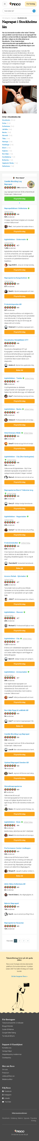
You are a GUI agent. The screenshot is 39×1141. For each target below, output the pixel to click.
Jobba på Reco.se (8, 1076)
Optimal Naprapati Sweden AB (16, 763)
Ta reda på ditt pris (8, 1036)
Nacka (4, 132)
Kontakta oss (6, 1048)
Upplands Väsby (8, 163)
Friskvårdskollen (11, 543)
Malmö (20, 1118)
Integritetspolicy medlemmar (12, 1054)
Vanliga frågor (7, 1051)
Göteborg (14, 1118)
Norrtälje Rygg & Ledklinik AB (16, 710)
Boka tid (19, 370)
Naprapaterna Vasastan (14, 923)
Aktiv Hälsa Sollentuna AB (14, 884)
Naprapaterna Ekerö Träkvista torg (18, 490)
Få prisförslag (19, 199)
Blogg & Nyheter (7, 1026)
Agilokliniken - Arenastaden (15, 672)
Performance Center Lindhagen (17, 848)
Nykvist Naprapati (11, 903)
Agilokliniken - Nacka (12, 409)
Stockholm (6, 120)
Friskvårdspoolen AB (12, 304)
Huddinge (5, 145)
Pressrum (5, 1073)
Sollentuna (6, 126)
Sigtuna (5, 151)
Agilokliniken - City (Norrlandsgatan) (19, 457)
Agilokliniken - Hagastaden (15, 517)
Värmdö (5, 135)
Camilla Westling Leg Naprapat (16, 734)
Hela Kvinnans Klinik (12, 433)
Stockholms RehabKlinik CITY (16, 340)
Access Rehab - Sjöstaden (15, 576)
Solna (4, 123)
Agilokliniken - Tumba (13, 378)
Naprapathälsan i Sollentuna (15, 208)
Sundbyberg (6, 157)
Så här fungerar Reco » (19, 976)
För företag (31, 4)
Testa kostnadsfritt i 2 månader (12, 1023)
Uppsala (26, 1118)
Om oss (5, 1069)
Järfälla (5, 129)
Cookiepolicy (6, 1058)
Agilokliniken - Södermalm (15, 239)
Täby (4, 138)
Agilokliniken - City (12, 639)
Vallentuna (6, 166)
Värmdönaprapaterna (13, 786)
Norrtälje (5, 154)
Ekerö (4, 148)
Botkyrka (5, 160)
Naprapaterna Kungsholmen (15, 278)
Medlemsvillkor (7, 1079)
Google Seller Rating (9, 1033)
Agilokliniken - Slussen (13, 612)
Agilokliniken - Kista (12, 822)
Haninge (5, 141)
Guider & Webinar (8, 1029)
